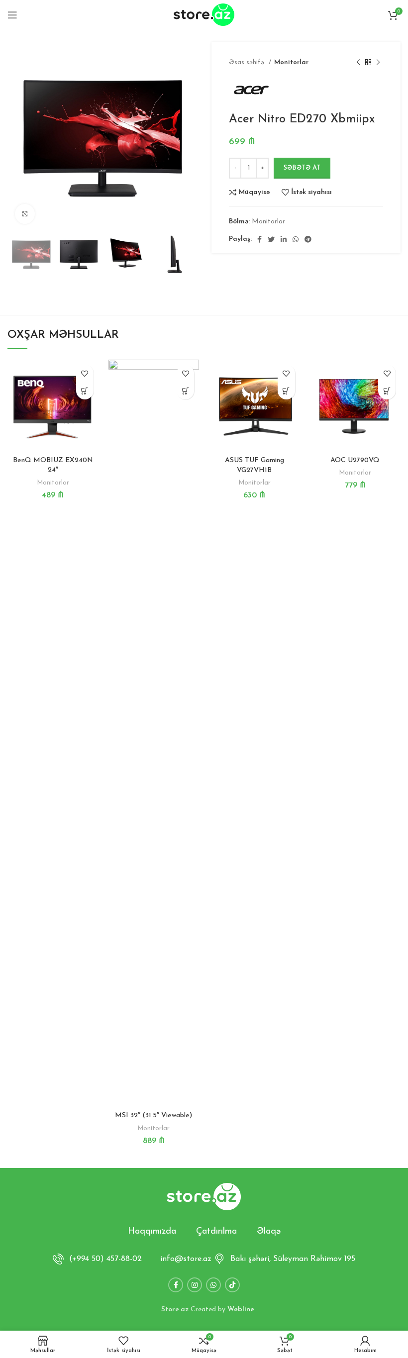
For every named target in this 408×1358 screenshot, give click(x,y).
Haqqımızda (152, 1231)
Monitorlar (291, 62)
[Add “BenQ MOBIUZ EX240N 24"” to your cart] (85, 390)
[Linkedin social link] (284, 239)
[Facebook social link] (259, 239)
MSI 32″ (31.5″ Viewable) (153, 1115)
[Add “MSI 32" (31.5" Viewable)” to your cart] (185, 390)
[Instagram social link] (194, 1284)
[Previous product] (358, 63)
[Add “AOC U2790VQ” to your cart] (387, 390)
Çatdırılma (216, 1231)
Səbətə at (302, 168)
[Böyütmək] (25, 214)
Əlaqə (269, 1231)
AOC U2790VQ (355, 460)
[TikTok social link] (232, 1284)
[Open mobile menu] (12, 15)
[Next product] (378, 63)
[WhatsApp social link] (296, 239)
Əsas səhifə (247, 62)
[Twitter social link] (271, 239)
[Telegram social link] (308, 239)
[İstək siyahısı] (85, 373)
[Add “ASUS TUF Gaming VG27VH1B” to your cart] (286, 390)
